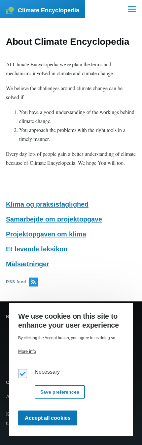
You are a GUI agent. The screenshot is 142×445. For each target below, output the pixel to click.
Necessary (47, 372)
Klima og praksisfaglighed (47, 204)
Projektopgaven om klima (46, 234)
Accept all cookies (48, 418)
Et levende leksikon (36, 249)
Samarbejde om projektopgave (54, 219)
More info (27, 351)
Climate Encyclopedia (48, 10)
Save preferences (59, 392)
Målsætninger (27, 264)
